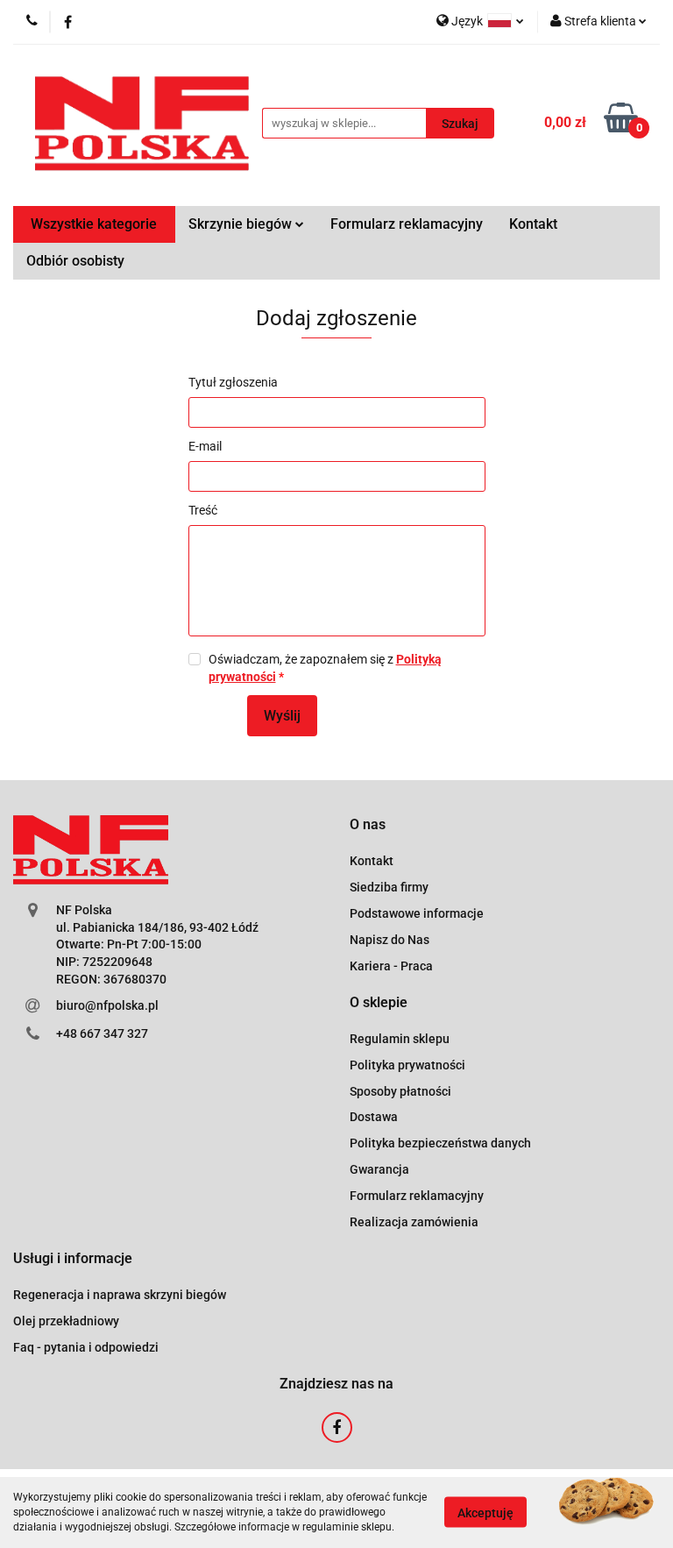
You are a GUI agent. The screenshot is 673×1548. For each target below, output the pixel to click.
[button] (368, 825)
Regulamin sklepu (400, 1039)
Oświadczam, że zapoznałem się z (325, 668)
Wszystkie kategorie (94, 224)
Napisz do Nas (389, 940)
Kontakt (533, 224)
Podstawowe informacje (417, 913)
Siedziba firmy (389, 887)
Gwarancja (379, 1169)
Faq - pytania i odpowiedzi (86, 1347)
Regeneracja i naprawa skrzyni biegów (119, 1295)
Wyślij (282, 715)
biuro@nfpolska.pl (107, 1005)
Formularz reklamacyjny (406, 224)
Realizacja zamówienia (414, 1222)
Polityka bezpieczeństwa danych (440, 1143)
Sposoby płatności (400, 1091)
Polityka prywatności (407, 1065)
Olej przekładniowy (66, 1321)
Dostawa (374, 1117)
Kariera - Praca (391, 966)
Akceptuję (485, 1513)
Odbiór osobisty (75, 260)
